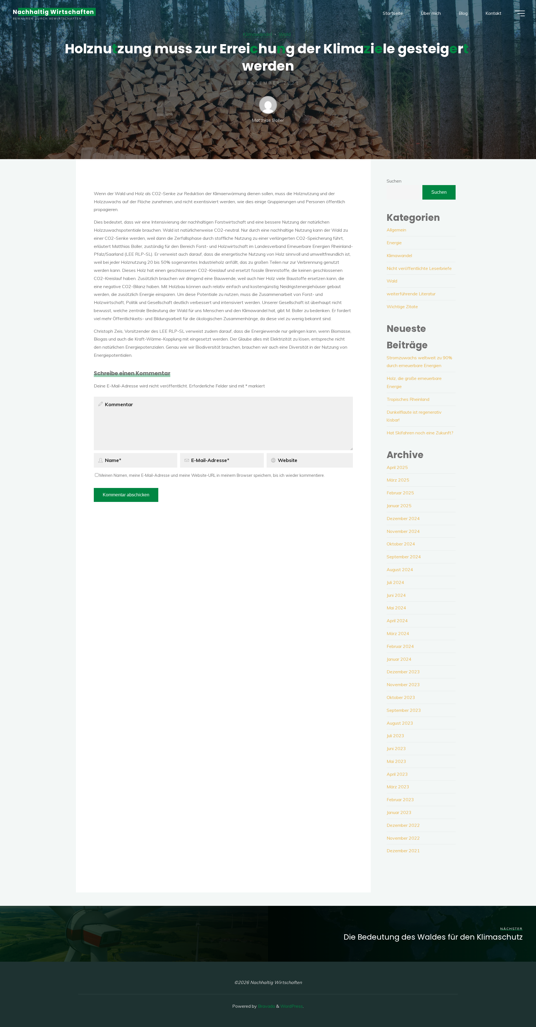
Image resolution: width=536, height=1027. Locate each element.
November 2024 (403, 531)
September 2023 (404, 710)
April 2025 (397, 467)
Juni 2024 (396, 595)
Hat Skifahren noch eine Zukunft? (420, 432)
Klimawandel (257, 34)
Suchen (394, 181)
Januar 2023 (399, 812)
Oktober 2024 (401, 544)
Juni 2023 (396, 748)
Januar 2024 (399, 659)
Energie (394, 242)
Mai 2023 (396, 761)
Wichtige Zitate (402, 306)
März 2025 (398, 480)
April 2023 (397, 774)
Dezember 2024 (403, 518)
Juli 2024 (395, 582)
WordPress (291, 1006)
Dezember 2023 (403, 671)
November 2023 (403, 684)
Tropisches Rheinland (408, 399)
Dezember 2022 (403, 825)
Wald (285, 34)
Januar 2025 (399, 505)
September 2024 (404, 556)
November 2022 (403, 838)
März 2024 (398, 633)
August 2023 (400, 723)
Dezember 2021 (403, 850)
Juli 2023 (395, 735)
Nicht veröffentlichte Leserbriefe (419, 268)
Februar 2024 (400, 646)
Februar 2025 (400, 492)
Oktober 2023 (401, 697)
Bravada (266, 1006)
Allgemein (396, 230)
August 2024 (400, 569)
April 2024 (397, 620)
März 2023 (398, 786)
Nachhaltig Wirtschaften (53, 12)
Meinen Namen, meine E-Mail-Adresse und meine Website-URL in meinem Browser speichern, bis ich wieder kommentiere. (212, 475)
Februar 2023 (400, 799)
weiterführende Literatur (411, 293)
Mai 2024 (396, 608)
